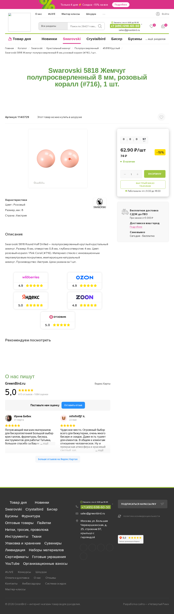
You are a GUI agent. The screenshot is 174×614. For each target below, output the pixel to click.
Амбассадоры (31, 583)
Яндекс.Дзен (83, 556)
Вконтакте (83, 547)
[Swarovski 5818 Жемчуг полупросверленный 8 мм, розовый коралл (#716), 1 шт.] (57, 158)
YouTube (12, 563)
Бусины (11, 516)
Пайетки (44, 523)
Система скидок (55, 583)
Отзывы (51, 577)
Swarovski (13, 509)
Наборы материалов (46, 550)
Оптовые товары (19, 523)
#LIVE (9, 571)
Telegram (101, 547)
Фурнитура (31, 516)
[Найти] (100, 26)
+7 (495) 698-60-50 (125, 26)
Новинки (42, 502)
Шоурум (41, 571)
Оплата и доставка (17, 577)
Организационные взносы (45, 563)
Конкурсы (24, 571)
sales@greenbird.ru (129, 30)
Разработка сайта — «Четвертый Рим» (146, 604)
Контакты (11, 583)
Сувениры (53, 543)
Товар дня (18, 502)
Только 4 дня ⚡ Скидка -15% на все (84, 4)
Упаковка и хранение (23, 543)
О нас (37, 577)
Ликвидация (15, 550)
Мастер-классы (15, 589)
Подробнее (121, 4)
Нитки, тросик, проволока (26, 529)
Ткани (37, 536)
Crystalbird (34, 509)
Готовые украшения (49, 557)
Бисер (52, 509)
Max (92, 547)
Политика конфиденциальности (141, 516)
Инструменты (16, 536)
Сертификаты (17, 557)
